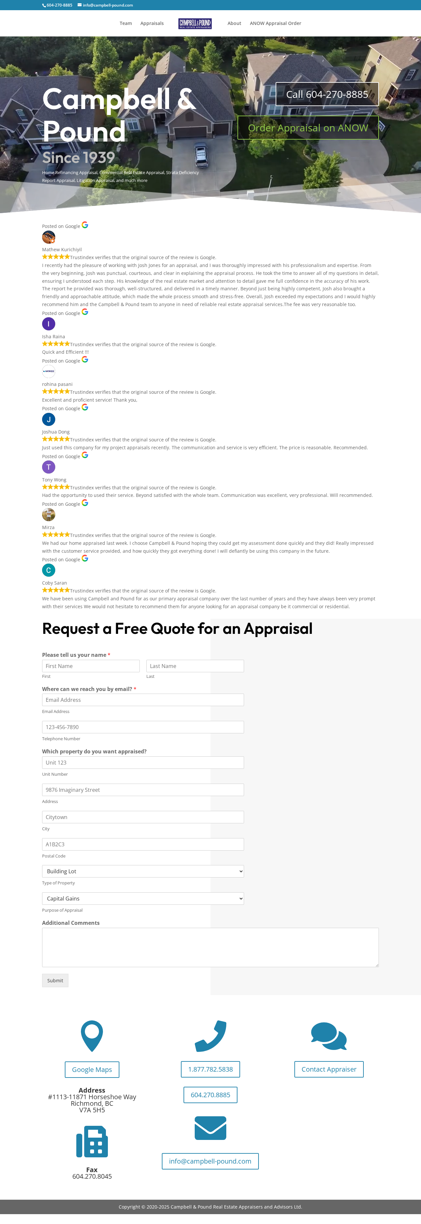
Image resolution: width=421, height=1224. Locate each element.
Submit (55, 980)
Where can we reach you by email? (89, 689)
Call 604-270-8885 (327, 94)
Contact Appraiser (329, 1069)
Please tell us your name (76, 655)
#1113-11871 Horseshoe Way (92, 1096)
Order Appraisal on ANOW (308, 127)
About (234, 23)
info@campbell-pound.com (210, 1161)
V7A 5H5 (92, 1109)
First (46, 676)
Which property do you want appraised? (94, 751)
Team (126, 23)
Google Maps (92, 1069)
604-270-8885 (59, 5)
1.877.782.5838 (210, 1069)
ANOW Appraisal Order (275, 23)
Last (150, 676)
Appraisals (152, 23)
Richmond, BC (92, 1103)
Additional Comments (71, 923)
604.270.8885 (210, 1094)
